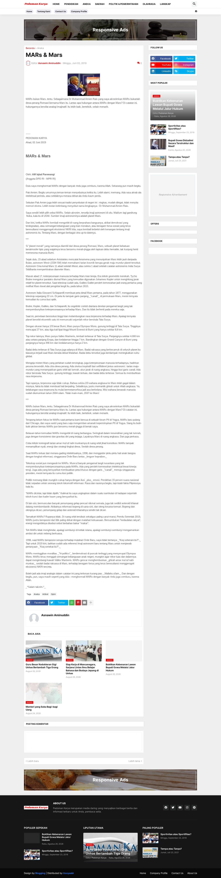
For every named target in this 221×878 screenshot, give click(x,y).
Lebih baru (33, 761)
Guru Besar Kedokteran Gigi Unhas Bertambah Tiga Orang (42, 666)
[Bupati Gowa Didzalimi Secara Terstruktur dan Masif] (158, 144)
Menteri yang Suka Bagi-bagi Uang (42, 708)
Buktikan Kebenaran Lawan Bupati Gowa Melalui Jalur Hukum (121, 667)
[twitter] (173, 807)
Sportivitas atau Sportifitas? (177, 127)
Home (56, 4)
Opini (53, 594)
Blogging (40, 873)
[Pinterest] (78, 602)
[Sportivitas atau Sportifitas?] (158, 129)
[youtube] (180, 807)
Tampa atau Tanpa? (179, 157)
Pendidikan (71, 4)
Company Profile (79, 11)
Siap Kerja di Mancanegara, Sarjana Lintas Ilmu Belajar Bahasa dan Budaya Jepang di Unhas (82, 669)
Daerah (99, 4)
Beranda (30, 48)
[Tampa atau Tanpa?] (158, 161)
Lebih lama (134, 761)
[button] (194, 4)
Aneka (87, 4)
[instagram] (187, 807)
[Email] (84, 602)
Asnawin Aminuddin (55, 615)
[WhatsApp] (72, 602)
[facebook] (196, 11)
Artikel (45, 594)
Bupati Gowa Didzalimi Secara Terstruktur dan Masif (181, 143)
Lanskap (165, 4)
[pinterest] (194, 807)
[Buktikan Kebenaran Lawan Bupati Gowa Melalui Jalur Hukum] (32, 838)
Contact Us (60, 11)
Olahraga (149, 4)
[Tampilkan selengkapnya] (91, 602)
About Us (192, 873)
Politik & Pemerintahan (123, 4)
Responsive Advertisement (173, 194)
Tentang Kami (43, 11)
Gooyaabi (68, 873)
